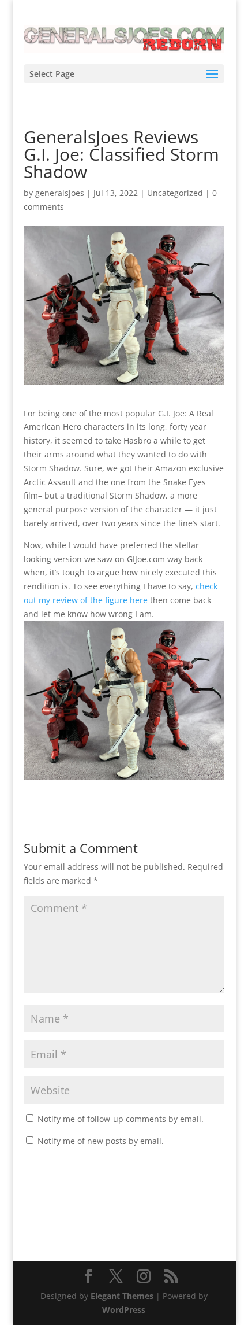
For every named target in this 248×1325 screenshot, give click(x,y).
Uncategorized (175, 192)
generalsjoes (59, 192)
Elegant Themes (122, 1295)
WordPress (123, 1309)
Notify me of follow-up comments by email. (120, 1118)
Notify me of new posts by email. (100, 1140)
